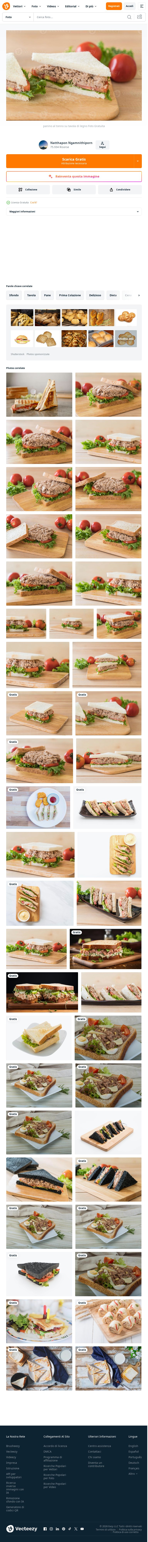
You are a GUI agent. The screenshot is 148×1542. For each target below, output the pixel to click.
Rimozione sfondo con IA (15, 1497)
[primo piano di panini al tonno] (111, 990)
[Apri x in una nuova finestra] (75, 1527)
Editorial (70, 6)
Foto (35, 6)
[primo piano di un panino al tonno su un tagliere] (108, 758)
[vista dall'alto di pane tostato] (39, 1366)
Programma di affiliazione (53, 1456)
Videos (51, 6)
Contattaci (94, 1449)
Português (132, 1455)
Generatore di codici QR (15, 1506)
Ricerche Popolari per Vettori (55, 1465)
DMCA (47, 1449)
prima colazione (70, 293)
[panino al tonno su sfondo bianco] (107, 805)
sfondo (14, 293)
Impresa (11, 1461)
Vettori (17, 6)
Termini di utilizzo (103, 1527)
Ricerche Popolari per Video (55, 1483)
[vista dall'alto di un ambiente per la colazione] (108, 1366)
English (130, 1444)
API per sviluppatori (14, 1473)
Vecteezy (11, 1449)
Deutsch (131, 1461)
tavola (31, 293)
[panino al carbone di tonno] (39, 1272)
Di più (89, 6)
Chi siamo (94, 1455)
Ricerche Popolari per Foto (55, 1474)
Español (131, 1449)
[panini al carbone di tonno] (108, 1178)
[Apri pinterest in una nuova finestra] (63, 1527)
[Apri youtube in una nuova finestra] (82, 1527)
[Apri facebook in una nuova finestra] (45, 1527)
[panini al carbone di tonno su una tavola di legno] (108, 1130)
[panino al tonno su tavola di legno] (108, 393)
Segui (102, 147)
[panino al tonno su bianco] (38, 1036)
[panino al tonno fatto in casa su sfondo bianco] (109, 853)
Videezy (11, 1455)
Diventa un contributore (96, 1462)
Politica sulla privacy (127, 1527)
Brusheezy (13, 1444)
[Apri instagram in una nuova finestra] (51, 1527)
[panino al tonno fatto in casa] (40, 901)
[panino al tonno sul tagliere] (40, 853)
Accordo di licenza (55, 1444)
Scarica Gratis (74, 161)
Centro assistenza (99, 1444)
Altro (129, 1471)
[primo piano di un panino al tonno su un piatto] (109, 901)
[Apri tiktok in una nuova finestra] (69, 1527)
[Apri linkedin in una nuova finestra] (57, 1527)
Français (131, 1466)
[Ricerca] (129, 17)
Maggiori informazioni (22, 209)
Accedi (129, 6)
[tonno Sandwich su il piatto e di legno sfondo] (108, 1036)
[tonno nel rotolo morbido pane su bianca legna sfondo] (108, 1319)
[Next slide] (133, 293)
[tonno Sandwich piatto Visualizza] (39, 1225)
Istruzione (12, 1466)
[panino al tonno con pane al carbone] (39, 1178)
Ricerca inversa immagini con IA (15, 1485)
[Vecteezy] (6, 6)
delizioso (95, 293)
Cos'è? (33, 202)
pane (47, 293)
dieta (113, 293)
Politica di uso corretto (123, 1530)
